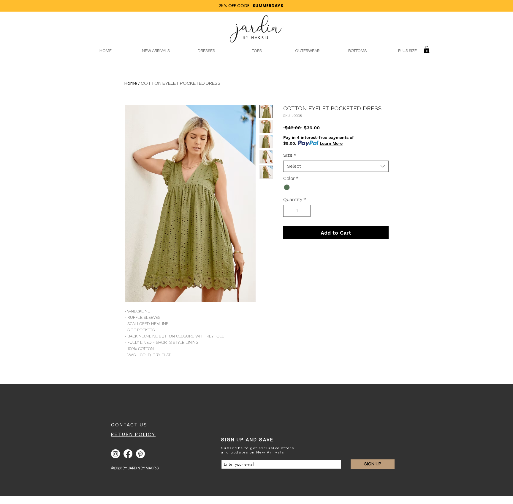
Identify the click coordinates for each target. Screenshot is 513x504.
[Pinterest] (140, 453)
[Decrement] (288, 210)
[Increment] (305, 210)
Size (289, 155)
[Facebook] (128, 453)
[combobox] (336, 166)
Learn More (331, 143)
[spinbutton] (296, 210)
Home (130, 83)
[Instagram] (115, 453)
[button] (427, 49)
